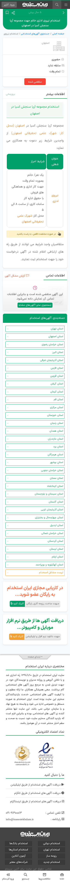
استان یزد (58, 447)
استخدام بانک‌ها (19, 843)
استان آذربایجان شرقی (51, 360)
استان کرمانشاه (55, 486)
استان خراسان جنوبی (52, 470)
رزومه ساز (51, 856)
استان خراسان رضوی (52, 345)
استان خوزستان (55, 415)
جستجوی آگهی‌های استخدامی (35, 34)
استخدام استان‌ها (18, 850)
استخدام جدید (51, 862)
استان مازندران (55, 439)
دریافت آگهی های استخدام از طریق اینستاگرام (36, 801)
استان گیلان (57, 384)
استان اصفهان (55, 337)
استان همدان (56, 431)
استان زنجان (56, 423)
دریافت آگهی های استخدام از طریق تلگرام (37, 793)
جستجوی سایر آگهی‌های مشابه (35, 305)
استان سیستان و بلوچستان (49, 494)
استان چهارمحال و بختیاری (49, 518)
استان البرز (57, 352)
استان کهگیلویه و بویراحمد (49, 565)
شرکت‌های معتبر (18, 862)
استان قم (58, 399)
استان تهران (57, 329)
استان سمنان (56, 478)
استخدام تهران (51, 850)
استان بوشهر (56, 462)
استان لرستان (56, 549)
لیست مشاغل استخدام (51, 573)
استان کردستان (55, 541)
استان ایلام (57, 557)
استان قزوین (56, 376)
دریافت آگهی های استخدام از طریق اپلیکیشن (35, 785)
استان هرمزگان (55, 455)
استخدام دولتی (51, 843)
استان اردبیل (56, 525)
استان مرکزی (56, 407)
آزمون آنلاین (18, 856)
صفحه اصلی (58, 34)
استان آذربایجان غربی (52, 510)
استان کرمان (56, 392)
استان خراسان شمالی (52, 533)
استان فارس (57, 368)
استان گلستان (56, 502)
